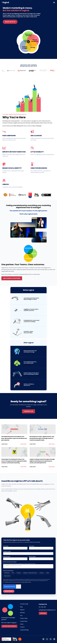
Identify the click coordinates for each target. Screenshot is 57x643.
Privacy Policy (24, 618)
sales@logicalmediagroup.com (47, 610)
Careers (22, 627)
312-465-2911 (42, 607)
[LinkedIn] (54, 639)
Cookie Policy (23, 621)
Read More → (24, 444)
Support (22, 610)
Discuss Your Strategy (9, 626)
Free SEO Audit (24, 604)
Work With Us (10, 22)
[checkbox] (28, 574)
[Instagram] (50, 639)
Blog (21, 607)
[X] (47, 639)
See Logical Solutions (11, 278)
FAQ (21, 615)
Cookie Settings (24, 630)
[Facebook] (43, 639)
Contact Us (28, 411)
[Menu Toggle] (54, 2)
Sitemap (22, 612)
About (21, 624)
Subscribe (43, 613)
